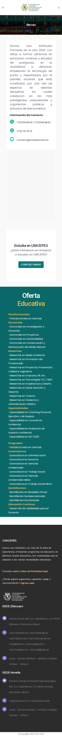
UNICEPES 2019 (36, 734)
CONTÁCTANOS (31, 264)
